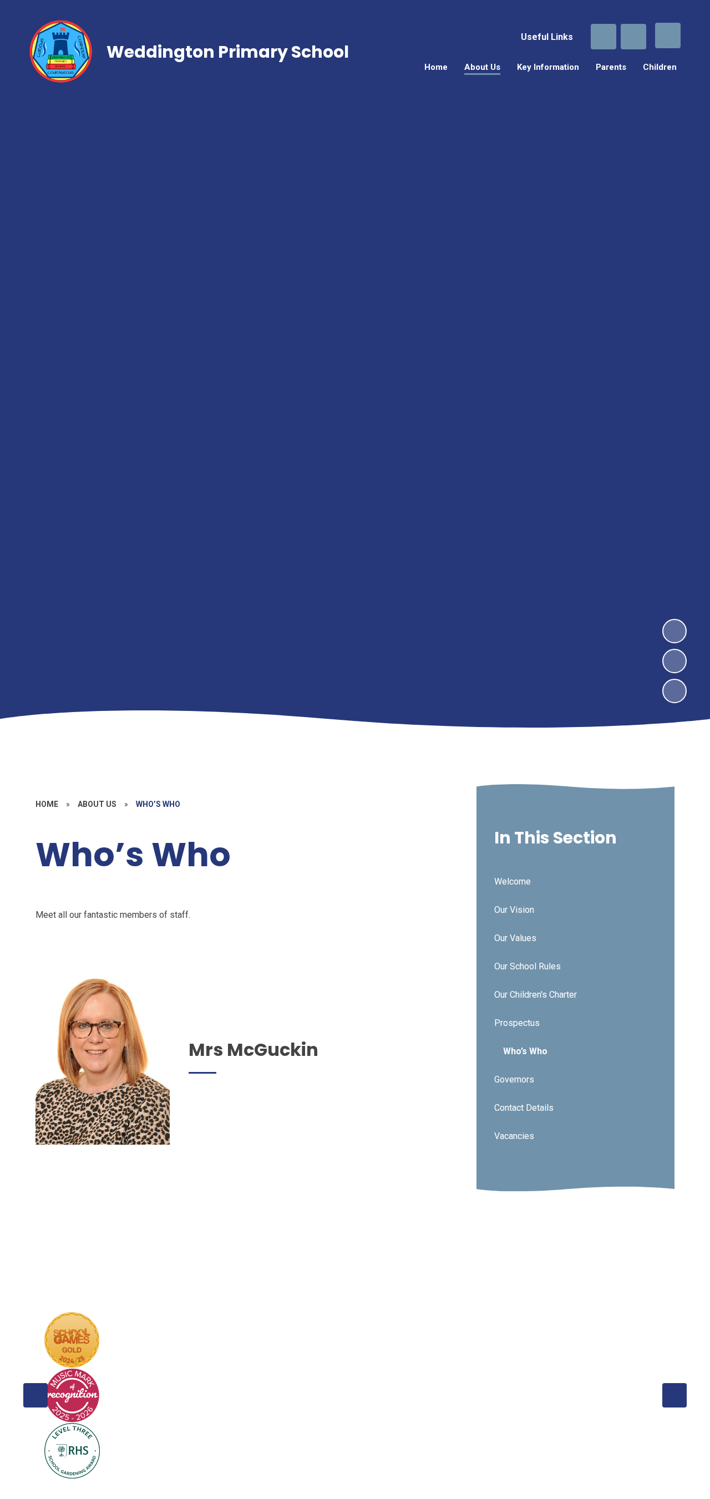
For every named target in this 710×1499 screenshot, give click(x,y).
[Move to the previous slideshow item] (674, 661)
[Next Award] (674, 1395)
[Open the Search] (603, 36)
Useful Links (547, 37)
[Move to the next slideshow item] (674, 631)
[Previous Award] (35, 1395)
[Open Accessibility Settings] (633, 36)
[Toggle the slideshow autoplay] (674, 691)
